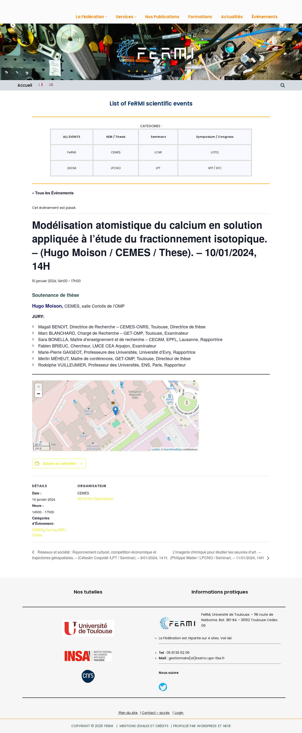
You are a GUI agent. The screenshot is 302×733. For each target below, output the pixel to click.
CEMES (116, 152)
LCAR (158, 152)
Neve (227, 726)
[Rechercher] (282, 85)
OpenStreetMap (173, 449)
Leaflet (155, 449)
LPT (158, 168)
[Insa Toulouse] (88, 660)
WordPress (207, 726)
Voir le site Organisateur (95, 498)
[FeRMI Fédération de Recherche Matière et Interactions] (154, 52)
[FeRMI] (163, 690)
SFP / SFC (215, 168)
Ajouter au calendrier (60, 463)
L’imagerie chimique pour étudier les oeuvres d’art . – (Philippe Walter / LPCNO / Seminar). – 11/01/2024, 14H (217, 554)
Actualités (232, 17)
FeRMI (71, 152)
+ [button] (38, 387)
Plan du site (128, 712)
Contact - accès (156, 712)
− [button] (38, 394)
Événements (265, 17)
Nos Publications (162, 17)
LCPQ (215, 152)
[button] (106, 17)
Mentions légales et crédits (144, 726)
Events (51, 529)
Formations (200, 17)
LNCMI (71, 168)
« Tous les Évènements (53, 192)
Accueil (24, 85)
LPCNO (116, 168)
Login (179, 712)
